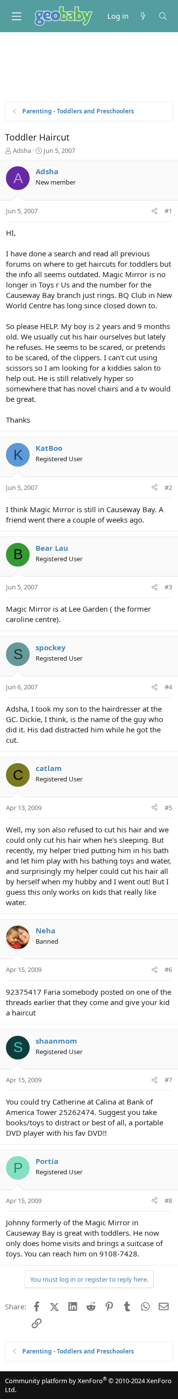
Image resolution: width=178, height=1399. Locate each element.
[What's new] (143, 16)
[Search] (163, 16)
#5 (168, 807)
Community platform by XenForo (88, 1385)
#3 (168, 586)
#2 (168, 487)
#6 (168, 969)
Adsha (22, 150)
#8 (168, 1200)
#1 (168, 210)
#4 (168, 686)
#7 (168, 1079)
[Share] (154, 211)
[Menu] (16, 16)
